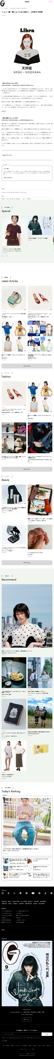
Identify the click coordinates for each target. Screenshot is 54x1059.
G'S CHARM (24, 901)
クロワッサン (17, 1045)
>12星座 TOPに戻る (7, 155)
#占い (24, 198)
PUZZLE (35, 903)
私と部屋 (3, 917)
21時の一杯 (18, 917)
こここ (29, 1049)
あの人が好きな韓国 (20, 922)
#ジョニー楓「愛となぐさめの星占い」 (13, 198)
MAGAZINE (41, 903)
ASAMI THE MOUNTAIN (6, 920)
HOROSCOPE (28, 903)
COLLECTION (15, 901)
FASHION (4, 901)
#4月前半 (29, 198)
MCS (33, 1049)
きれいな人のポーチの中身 (7, 915)
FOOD (10, 903)
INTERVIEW (43, 901)
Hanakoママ (48, 1045)
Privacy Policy (33, 1053)
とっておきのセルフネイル (7, 913)
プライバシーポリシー (16, 1037)
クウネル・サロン (23, 1049)
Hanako (30, 1045)
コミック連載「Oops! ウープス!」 (22, 911)
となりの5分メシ (19, 913)
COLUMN (21, 903)
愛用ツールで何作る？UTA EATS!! (22, 915)
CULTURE (36, 901)
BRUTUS (7, 1045)
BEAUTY (30, 901)
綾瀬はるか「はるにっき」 (7, 922)
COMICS (15, 903)
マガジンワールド (21, 1053)
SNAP (9, 901)
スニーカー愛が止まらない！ (7, 911)
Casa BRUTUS (24, 1045)
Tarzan (39, 1045)
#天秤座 (3, 198)
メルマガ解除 (4, 1040)
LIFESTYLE (4, 903)
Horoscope (6, 8)
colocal (43, 1045)
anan (4, 1045)
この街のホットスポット (20, 920)
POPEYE (12, 1045)
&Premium (35, 1045)
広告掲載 (27, 1053)
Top (2, 8)
